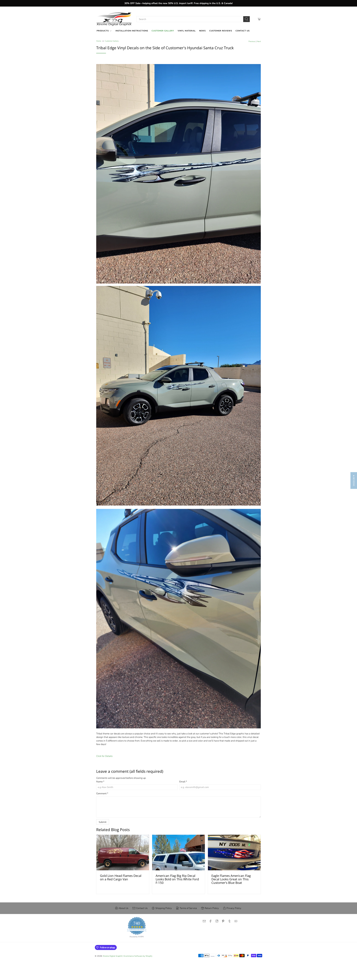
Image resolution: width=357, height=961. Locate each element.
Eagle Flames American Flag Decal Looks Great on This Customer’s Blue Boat (231, 879)
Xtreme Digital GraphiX (113, 956)
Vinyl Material (187, 30)
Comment (102, 793)
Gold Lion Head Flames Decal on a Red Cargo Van (120, 877)
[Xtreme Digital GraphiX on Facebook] (210, 922)
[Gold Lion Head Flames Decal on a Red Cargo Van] (122, 852)
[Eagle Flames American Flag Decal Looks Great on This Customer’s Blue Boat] (234, 852)
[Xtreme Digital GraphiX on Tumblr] (229, 922)
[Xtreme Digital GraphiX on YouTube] (235, 922)
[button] (353, 480)
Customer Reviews (220, 30)
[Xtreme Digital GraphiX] (114, 19)
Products (103, 30)
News (202, 30)
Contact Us (243, 30)
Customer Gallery (163, 30)
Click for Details (104, 756)
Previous (252, 41)
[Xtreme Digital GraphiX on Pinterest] (223, 922)
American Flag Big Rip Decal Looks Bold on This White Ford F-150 (177, 879)
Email (183, 781)
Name (100, 781)
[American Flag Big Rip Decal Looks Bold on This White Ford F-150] (178, 852)
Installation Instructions (131, 30)
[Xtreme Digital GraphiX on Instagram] (216, 922)
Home (98, 41)
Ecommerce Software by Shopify (138, 956)
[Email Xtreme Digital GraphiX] (204, 922)
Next (259, 41)
